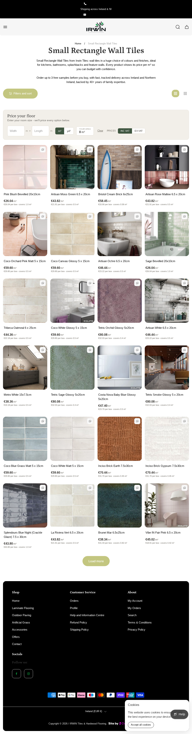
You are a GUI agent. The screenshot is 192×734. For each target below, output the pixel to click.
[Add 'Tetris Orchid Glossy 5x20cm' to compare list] (137, 283)
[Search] (178, 27)
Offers (16, 636)
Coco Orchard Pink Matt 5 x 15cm (25, 261)
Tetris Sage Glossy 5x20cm (68, 394)
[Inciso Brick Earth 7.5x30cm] (120, 439)
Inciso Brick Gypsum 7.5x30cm (165, 465)
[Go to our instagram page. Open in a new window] (28, 673)
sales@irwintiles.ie (98, 14)
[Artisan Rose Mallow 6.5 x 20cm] (167, 167)
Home (78, 43)
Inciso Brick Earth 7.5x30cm (115, 465)
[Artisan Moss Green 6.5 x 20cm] (72, 167)
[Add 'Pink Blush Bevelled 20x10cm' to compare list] (43, 149)
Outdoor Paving (21, 615)
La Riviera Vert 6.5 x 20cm (67, 532)
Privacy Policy (136, 629)
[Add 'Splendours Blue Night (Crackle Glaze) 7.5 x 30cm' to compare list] (43, 488)
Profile (74, 608)
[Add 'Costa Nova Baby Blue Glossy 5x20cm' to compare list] (137, 350)
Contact (17, 644)
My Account (135, 600)
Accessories (19, 629)
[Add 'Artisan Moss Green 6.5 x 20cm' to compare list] (90, 149)
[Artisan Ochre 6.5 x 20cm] (120, 234)
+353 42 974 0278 (98, 3)
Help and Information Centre (87, 615)
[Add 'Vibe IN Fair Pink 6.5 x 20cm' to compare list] (185, 488)
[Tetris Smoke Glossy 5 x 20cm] (167, 367)
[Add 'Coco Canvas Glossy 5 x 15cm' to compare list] (90, 216)
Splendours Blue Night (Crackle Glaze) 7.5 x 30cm (23, 534)
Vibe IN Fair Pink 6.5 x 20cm (163, 532)
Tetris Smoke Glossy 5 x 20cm (164, 394)
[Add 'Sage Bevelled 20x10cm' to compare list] (185, 216)
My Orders (134, 608)
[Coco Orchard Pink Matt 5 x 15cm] (25, 234)
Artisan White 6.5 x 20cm (161, 327)
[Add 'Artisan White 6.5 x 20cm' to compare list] (185, 283)
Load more (96, 561)
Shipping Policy (79, 629)
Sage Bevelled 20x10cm (160, 261)
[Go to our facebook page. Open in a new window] (16, 673)
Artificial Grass (21, 622)
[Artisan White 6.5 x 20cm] (167, 301)
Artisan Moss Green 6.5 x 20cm (70, 194)
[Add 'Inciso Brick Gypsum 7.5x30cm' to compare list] (185, 421)
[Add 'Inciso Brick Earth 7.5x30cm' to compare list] (137, 421)
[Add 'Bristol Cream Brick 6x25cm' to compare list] (137, 149)
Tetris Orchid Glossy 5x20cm (116, 327)
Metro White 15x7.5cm (18, 394)
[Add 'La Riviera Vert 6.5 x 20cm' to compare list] (90, 488)
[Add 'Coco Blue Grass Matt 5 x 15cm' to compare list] (43, 421)
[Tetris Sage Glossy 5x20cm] (72, 367)
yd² (69, 130)
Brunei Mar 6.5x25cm (111, 532)
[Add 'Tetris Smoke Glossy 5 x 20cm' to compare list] (185, 350)
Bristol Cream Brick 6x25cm (115, 194)
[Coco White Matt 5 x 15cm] (72, 439)
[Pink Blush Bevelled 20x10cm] (25, 167)
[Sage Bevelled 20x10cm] (167, 234)
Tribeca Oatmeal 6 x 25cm (20, 327)
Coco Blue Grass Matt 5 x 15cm (23, 465)
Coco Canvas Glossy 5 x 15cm (70, 261)
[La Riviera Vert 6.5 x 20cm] (72, 505)
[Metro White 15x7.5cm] (25, 367)
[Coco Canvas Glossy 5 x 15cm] (72, 234)
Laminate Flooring (23, 608)
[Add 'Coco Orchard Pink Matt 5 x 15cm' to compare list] (43, 216)
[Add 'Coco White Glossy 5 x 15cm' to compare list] (90, 283)
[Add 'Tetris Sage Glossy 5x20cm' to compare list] (90, 350)
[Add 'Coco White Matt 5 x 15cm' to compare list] (90, 421)
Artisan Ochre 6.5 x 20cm (114, 261)
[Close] (184, 705)
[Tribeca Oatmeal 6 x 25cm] (25, 301)
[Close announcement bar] (186, 9)
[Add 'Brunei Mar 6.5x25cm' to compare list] (137, 488)
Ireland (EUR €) (93, 711)
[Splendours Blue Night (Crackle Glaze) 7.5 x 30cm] (25, 505)
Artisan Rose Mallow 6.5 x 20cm (165, 194)
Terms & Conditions (140, 622)
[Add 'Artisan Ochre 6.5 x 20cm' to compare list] (137, 216)
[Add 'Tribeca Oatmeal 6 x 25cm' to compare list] (43, 283)
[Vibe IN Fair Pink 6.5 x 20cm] (167, 505)
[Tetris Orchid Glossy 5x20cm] (120, 301)
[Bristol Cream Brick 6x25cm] (120, 167)
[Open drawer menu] (5, 27)
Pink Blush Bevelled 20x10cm (22, 194)
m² (59, 130)
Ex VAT (138, 131)
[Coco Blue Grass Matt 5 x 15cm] (25, 439)
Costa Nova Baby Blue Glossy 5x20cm (117, 397)
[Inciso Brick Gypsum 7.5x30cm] (167, 439)
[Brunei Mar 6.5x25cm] (120, 505)
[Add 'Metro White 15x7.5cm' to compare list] (43, 350)
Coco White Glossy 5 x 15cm (69, 327)
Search (132, 615)
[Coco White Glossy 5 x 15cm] (72, 301)
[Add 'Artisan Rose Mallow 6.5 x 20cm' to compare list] (185, 149)
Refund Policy (78, 622)
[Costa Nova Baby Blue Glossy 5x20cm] (120, 367)
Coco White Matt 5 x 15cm (67, 465)
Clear (100, 130)
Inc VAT (125, 131)
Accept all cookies (141, 724)
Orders (74, 600)
